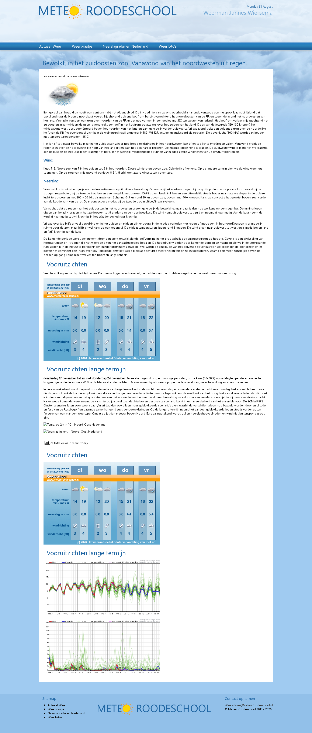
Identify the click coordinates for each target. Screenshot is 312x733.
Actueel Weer (50, 46)
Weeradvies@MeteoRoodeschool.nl (249, 705)
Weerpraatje (82, 46)
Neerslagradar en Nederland (125, 46)
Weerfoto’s (167, 46)
